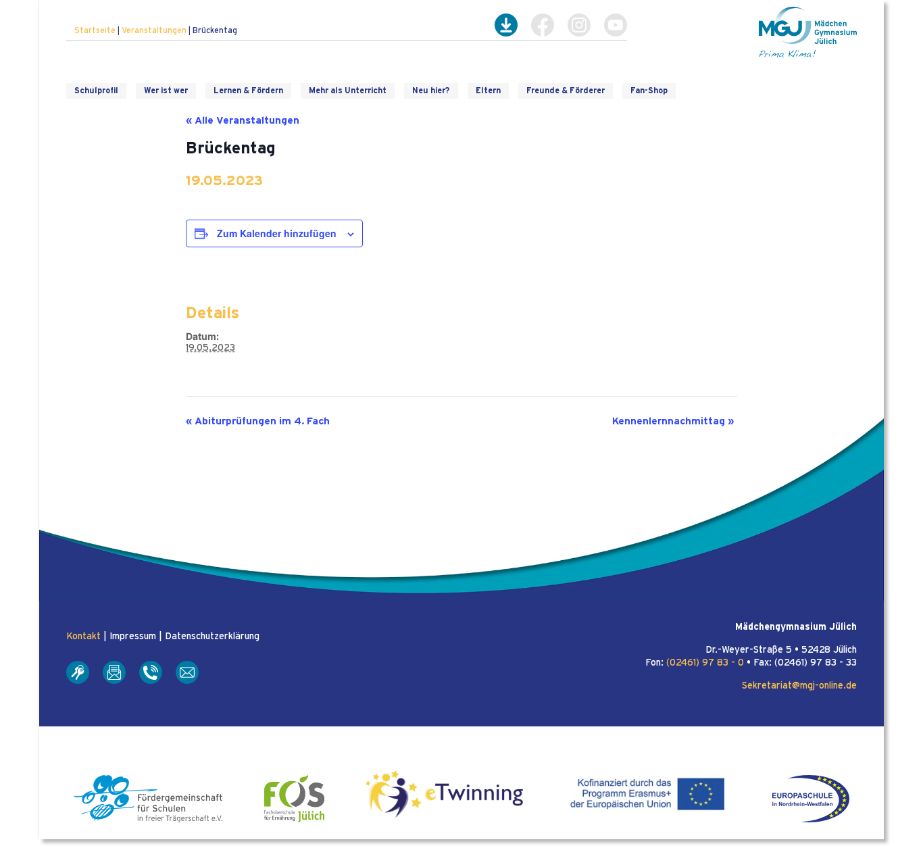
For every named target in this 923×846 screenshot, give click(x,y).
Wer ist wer (166, 90)
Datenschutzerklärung (212, 636)
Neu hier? (431, 90)
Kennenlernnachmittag (673, 421)
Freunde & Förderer (565, 90)
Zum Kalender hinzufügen (276, 233)
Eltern (488, 90)
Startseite (95, 30)
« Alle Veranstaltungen (242, 121)
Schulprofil (96, 90)
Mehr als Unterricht (347, 90)
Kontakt (83, 636)
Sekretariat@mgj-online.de (799, 686)
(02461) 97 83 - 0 (705, 663)
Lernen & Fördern (248, 90)
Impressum (132, 636)
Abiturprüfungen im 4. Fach (258, 421)
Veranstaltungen (154, 30)
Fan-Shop (649, 90)
